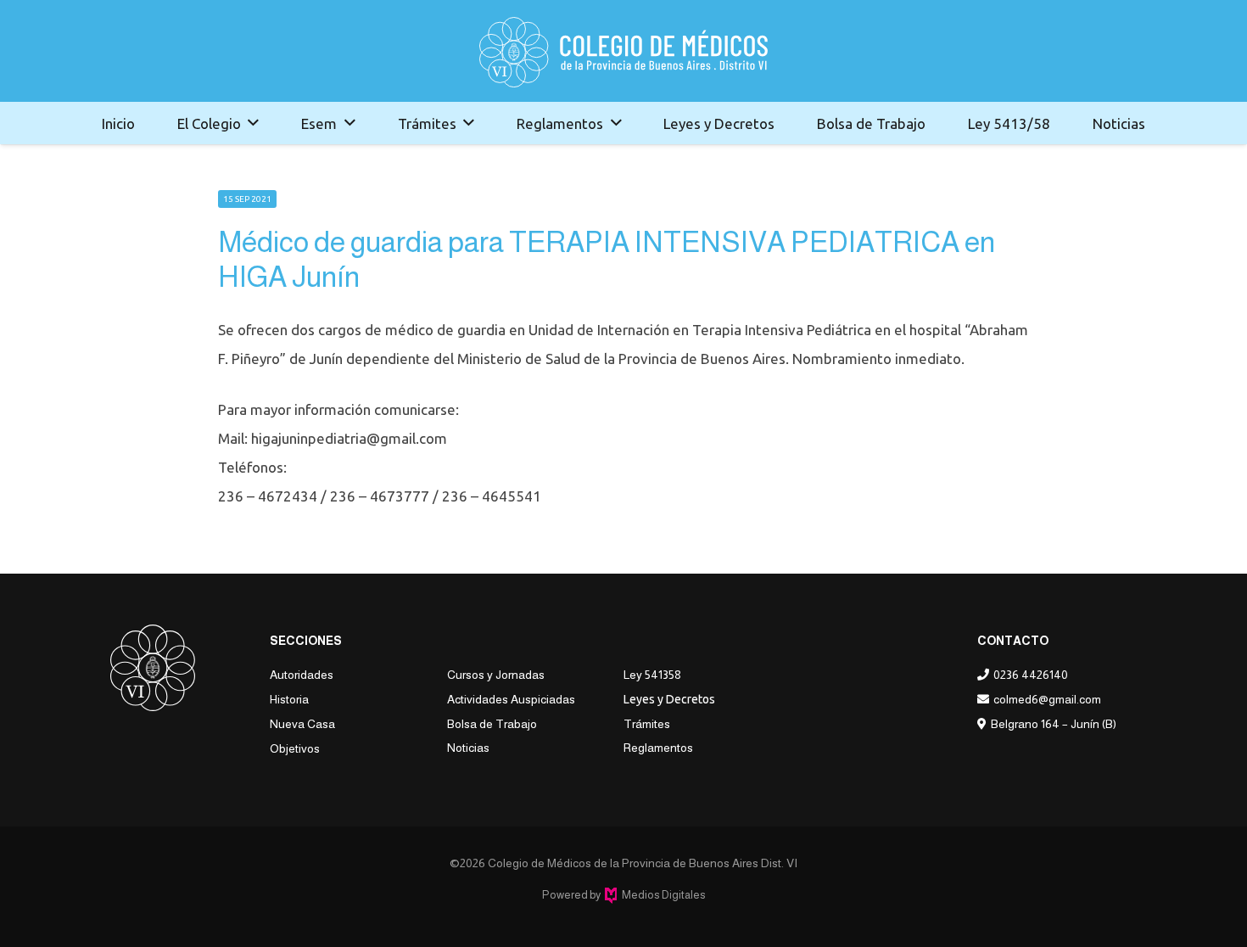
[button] (253, 123)
